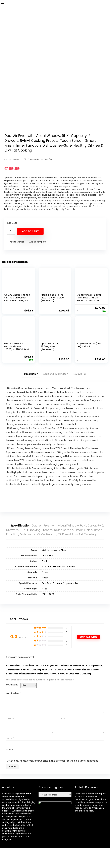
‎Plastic (45, 577)
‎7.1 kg (44, 588)
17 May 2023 (48, 594)
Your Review (13, 693)
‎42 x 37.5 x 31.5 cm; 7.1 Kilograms (58, 566)
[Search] (105, 4)
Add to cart (30, 231)
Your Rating (12, 684)
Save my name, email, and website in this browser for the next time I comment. (53, 760)
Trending (48, 159)
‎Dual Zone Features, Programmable (60, 583)
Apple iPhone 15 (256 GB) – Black (89, 345)
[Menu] (3, 4)
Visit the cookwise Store (54, 550)
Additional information (55, 374)
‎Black (44, 561)
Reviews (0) (79, 374)
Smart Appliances (35, 159)
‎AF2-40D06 (47, 555)
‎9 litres (45, 572)
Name (10, 738)
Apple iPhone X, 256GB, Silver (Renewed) (50, 346)
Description (31, 374)
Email (9, 749)
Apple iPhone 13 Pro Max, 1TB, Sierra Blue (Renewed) (52, 297)
